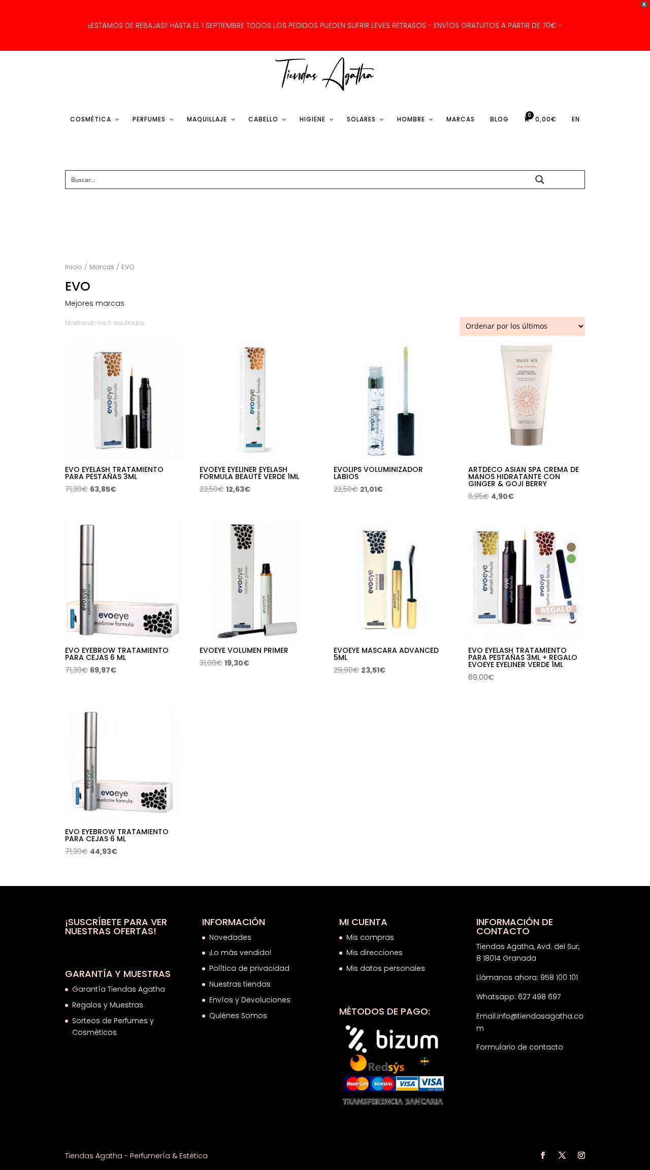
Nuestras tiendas (241, 984)
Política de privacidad (249, 968)
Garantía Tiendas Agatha (118, 989)
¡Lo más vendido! (240, 952)
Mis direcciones (374, 952)
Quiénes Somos (238, 1015)
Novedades (230, 937)
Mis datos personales (385, 968)
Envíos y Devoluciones (250, 1000)
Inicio (73, 267)
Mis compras (370, 937)
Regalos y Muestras (107, 1005)
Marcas (101, 267)
